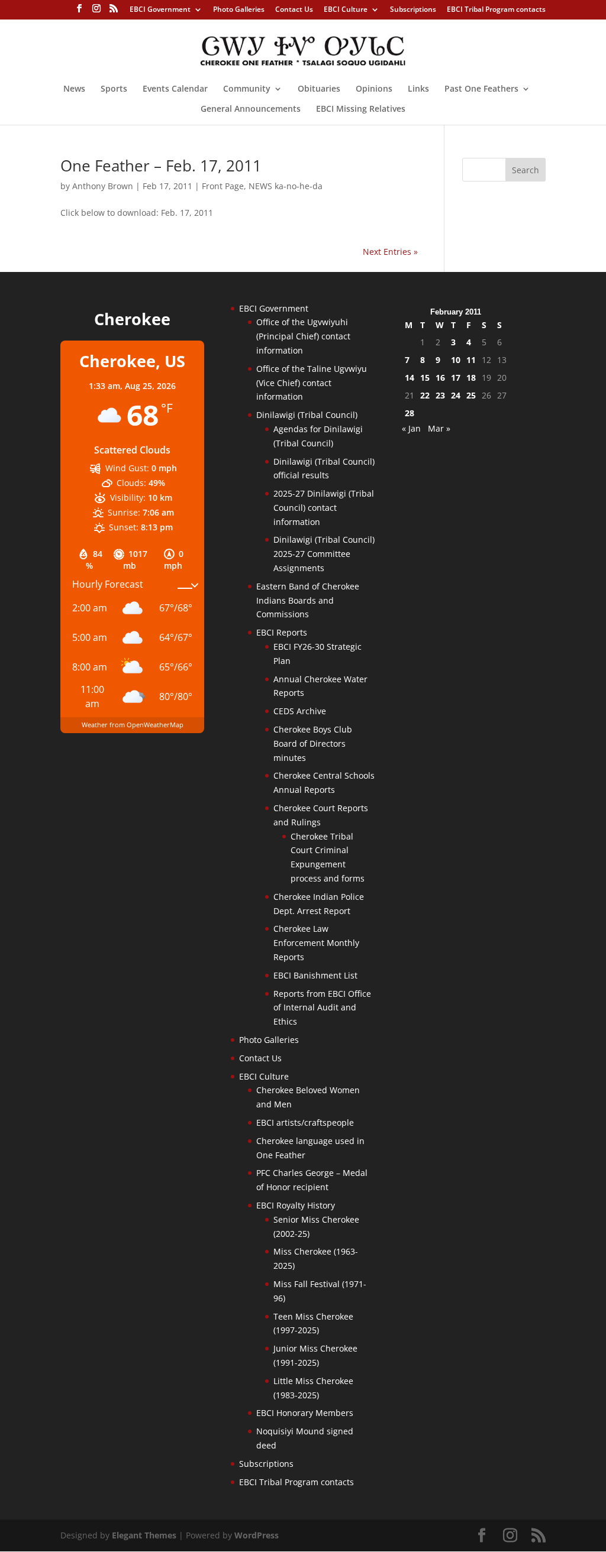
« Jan (411, 428)
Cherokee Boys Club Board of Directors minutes (312, 743)
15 (425, 377)
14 (409, 377)
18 (471, 377)
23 (440, 395)
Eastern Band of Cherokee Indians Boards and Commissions (307, 600)
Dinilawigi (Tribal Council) (306, 414)
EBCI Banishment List (315, 975)
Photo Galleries (239, 10)
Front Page (223, 186)
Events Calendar (175, 89)
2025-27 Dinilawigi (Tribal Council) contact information (323, 507)
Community (246, 89)
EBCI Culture (346, 10)
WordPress (256, 1535)
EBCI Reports (281, 632)
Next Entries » (390, 251)
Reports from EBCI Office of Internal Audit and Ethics (322, 1008)
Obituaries (319, 89)
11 (471, 359)
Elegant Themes (144, 1535)
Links (418, 89)
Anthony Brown (102, 186)
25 (471, 395)
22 (425, 395)
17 (455, 377)
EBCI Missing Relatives (360, 109)
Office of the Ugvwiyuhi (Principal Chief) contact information (303, 336)
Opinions (374, 89)
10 (455, 359)
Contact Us (294, 10)
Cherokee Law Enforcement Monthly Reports (316, 943)
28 (409, 413)
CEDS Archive (299, 711)
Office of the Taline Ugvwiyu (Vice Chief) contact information (311, 383)
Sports (114, 89)
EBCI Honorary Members (304, 1412)
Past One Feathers (481, 89)
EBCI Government (160, 10)
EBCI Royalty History (295, 1205)
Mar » (439, 428)
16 (440, 377)
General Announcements (251, 109)
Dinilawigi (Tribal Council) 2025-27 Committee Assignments (324, 554)
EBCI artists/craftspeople (305, 1122)
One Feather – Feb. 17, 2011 (161, 165)
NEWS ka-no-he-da (286, 186)
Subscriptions (413, 10)
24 (455, 395)
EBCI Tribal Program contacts (496, 10)
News (74, 89)
